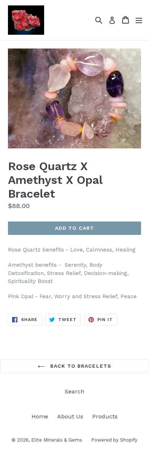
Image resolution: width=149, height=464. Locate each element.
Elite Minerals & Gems (56, 440)
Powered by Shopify (114, 440)
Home (39, 416)
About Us (70, 416)
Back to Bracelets (79, 366)
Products (105, 416)
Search (74, 391)
